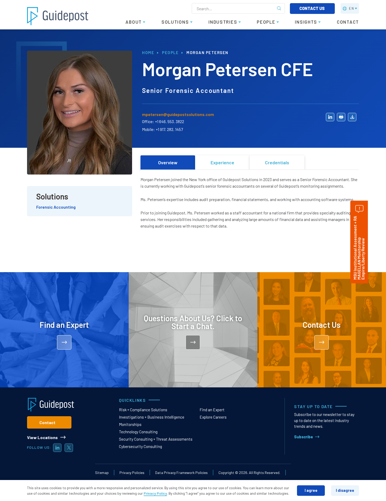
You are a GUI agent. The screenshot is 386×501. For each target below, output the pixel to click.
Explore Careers (213, 417)
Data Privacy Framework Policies (181, 472)
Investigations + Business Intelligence (151, 417)
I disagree (345, 490)
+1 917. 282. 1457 (169, 129)
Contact (47, 422)
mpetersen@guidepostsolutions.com (178, 114)
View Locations (42, 437)
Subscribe (303, 436)
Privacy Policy (155, 493)
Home (148, 52)
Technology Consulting (138, 431)
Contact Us (312, 8)
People (170, 52)
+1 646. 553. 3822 (169, 121)
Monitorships (130, 424)
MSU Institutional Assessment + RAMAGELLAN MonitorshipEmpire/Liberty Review (359, 247)
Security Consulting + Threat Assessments (155, 439)
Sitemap (102, 472)
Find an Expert (212, 409)
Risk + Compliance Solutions (143, 409)
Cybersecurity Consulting (140, 446)
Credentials (277, 162)
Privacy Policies (131, 472)
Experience (222, 162)
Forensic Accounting (56, 206)
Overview (168, 162)
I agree (311, 490)
